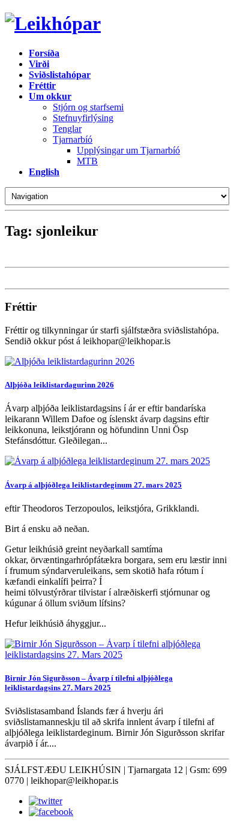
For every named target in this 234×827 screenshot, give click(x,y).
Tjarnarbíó (72, 139)
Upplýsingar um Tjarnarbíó (128, 150)
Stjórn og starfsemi (88, 107)
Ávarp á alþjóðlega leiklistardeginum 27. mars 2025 (93, 484)
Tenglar (67, 129)
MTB (87, 161)
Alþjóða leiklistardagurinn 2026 (59, 384)
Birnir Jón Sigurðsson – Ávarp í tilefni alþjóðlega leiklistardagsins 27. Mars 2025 (89, 682)
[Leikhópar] (117, 24)
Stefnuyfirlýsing (83, 118)
